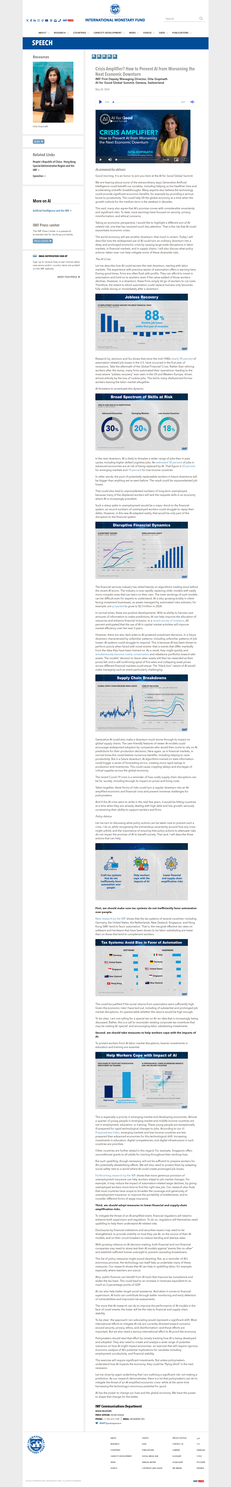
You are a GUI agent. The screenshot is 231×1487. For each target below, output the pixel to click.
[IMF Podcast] (51, 20)
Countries (79, 33)
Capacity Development (108, 33)
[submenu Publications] (191, 33)
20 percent (188, 466)
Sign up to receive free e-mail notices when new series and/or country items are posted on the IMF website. (56, 265)
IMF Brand (177, 1468)
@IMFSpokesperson (110, 1423)
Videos (147, 33)
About (43, 33)
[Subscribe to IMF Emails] (55, 20)
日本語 (199, 1456)
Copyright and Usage (152, 1468)
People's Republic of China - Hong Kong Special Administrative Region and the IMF (54, 165)
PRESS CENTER (41, 241)
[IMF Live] (198, 1480)
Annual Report (149, 1462)
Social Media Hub (150, 1456)
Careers (176, 1450)
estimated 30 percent (169, 462)
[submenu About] (49, 33)
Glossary (176, 1456)
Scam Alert (177, 1462)
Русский (201, 1462)
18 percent (134, 470)
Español (200, 1468)
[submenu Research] (68, 33)
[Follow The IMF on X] (27, 20)
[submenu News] (138, 33)
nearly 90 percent (182, 358)
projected (118, 606)
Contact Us (177, 1444)
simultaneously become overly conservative (122, 654)
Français (201, 1450)
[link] (94, 56)
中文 (198, 1444)
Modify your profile (67, 277)
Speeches (38, 176)
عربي (198, 1438)
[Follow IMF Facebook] (31, 20)
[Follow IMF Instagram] (38, 20)
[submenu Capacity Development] (124, 33)
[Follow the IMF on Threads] (42, 20)
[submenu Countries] (88, 33)
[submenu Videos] (154, 33)
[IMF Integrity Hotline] (59, 20)
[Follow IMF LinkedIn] (34, 20)
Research (60, 33)
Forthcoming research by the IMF (116, 1175)
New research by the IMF (110, 918)
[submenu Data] (167, 33)
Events (114, 1468)
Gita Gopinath (40, 127)
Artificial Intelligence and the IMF (51, 210)
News (132, 33)
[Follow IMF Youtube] (46, 20)
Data (162, 33)
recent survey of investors (168, 620)
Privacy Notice (179, 1438)
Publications (180, 33)
